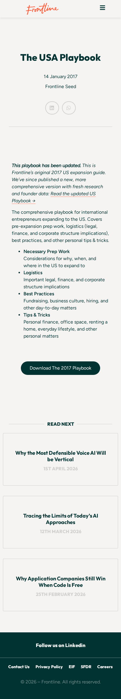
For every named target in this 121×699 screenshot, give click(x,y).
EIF (72, 666)
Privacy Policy (49, 666)
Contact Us (19, 666)
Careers (105, 666)
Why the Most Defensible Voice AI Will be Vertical (60, 456)
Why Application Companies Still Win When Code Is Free (60, 581)
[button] (102, 9)
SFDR (86, 666)
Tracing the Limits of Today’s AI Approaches (60, 518)
